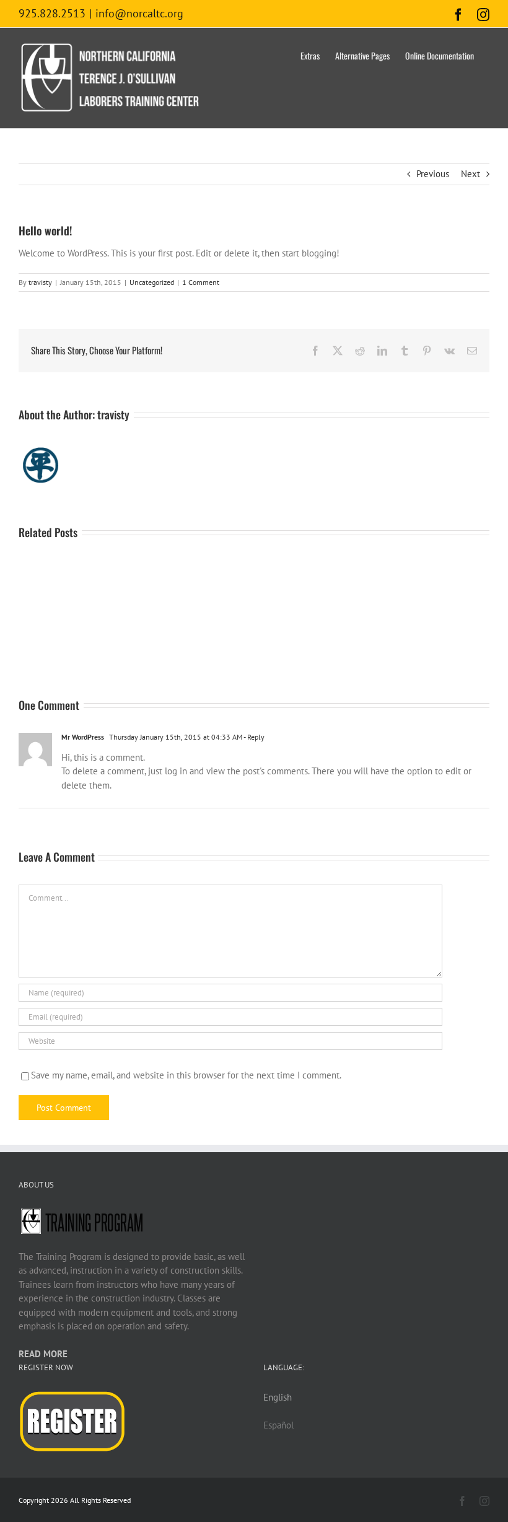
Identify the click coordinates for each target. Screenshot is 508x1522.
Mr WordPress (82, 736)
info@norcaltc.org (139, 13)
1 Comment (200, 282)
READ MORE (43, 1354)
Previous (432, 174)
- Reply (253, 736)
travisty (40, 282)
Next (470, 174)
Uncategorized (151, 282)
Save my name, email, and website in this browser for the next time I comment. (186, 1075)
